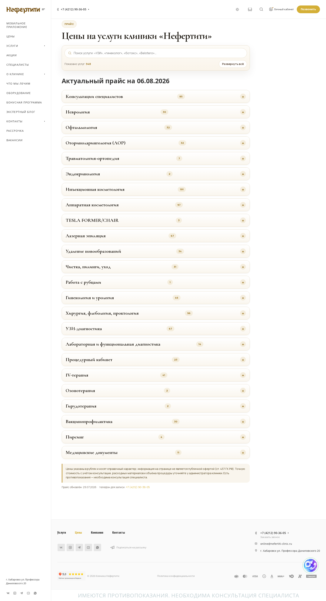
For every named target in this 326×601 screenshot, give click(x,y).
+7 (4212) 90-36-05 (73, 9)
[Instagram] (15, 593)
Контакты (118, 532)
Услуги (61, 532)
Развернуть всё (233, 64)
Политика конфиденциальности (176, 576)
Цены (78, 532)
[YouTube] (28, 593)
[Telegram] (21, 593)
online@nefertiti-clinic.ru (276, 544)
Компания (97, 532)
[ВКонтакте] (8, 593)
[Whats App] (35, 593)
